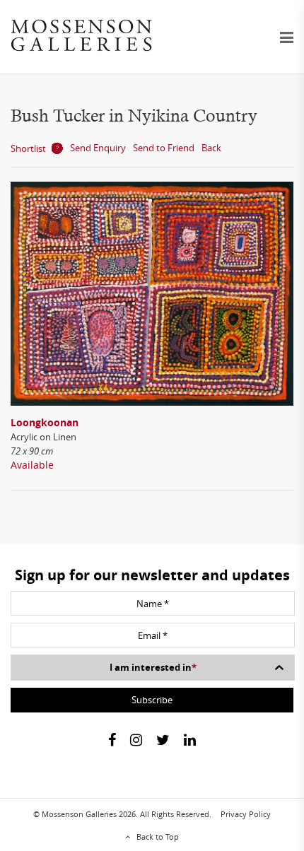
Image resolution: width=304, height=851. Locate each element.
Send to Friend (163, 147)
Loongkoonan (44, 422)
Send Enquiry (98, 147)
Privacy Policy (246, 814)
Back (211, 147)
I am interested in (153, 667)
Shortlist (28, 148)
